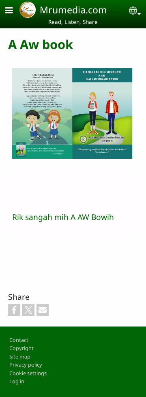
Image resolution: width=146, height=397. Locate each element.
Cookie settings (28, 373)
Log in (16, 381)
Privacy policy (25, 364)
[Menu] (14, 11)
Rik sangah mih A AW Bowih (63, 216)
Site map (19, 356)
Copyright (21, 348)
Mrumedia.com (73, 9)
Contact (18, 340)
